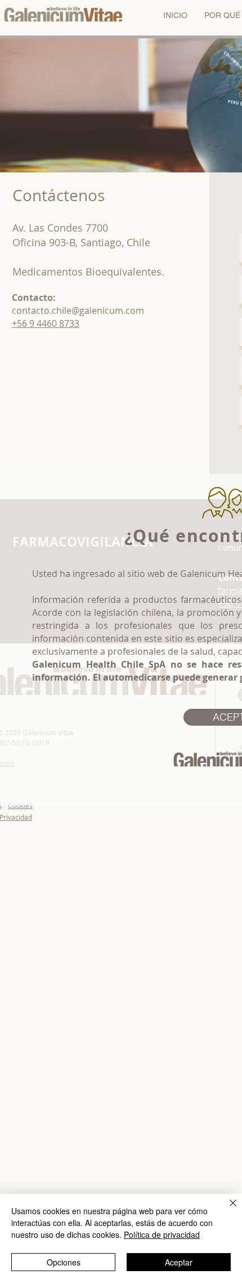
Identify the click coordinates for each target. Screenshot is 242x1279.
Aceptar (178, 1262)
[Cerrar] (226, 1209)
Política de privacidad (162, 1234)
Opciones (63, 1262)
